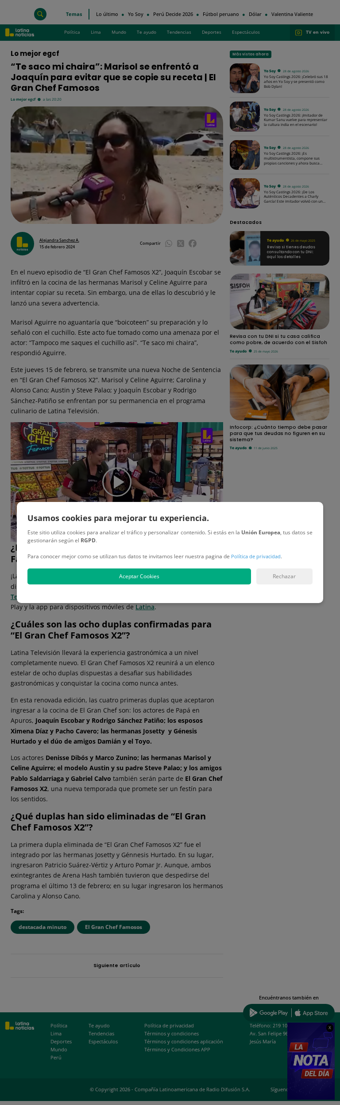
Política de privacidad (256, 556)
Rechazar (284, 576)
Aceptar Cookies (139, 576)
